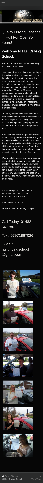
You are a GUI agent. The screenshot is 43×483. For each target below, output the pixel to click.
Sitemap (14, 476)
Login (38, 476)
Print (7, 476)
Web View (36, 479)
